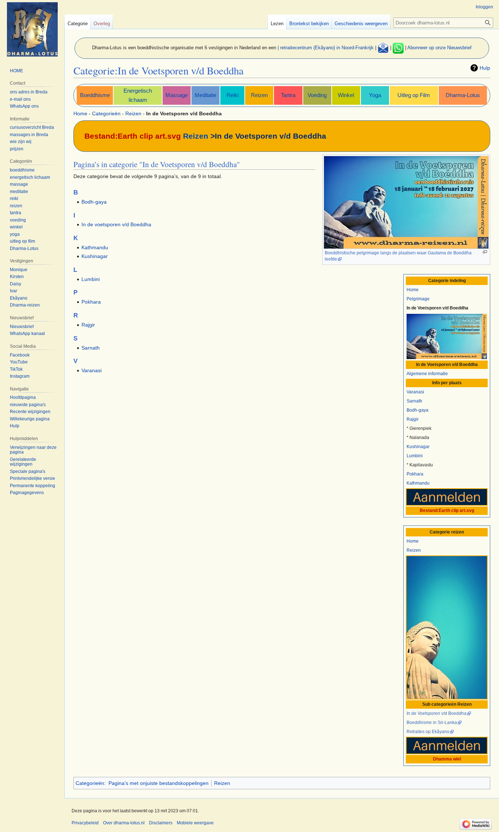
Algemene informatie (427, 373)
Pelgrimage (418, 298)
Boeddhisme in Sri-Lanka (432, 722)
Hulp (485, 68)
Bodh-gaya (417, 410)
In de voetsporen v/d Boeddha (116, 224)
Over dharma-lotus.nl (124, 822)
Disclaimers (160, 822)
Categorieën (106, 113)
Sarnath (414, 401)
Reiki (232, 95)
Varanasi (415, 391)
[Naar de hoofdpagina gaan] (32, 29)
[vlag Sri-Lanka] (447, 336)
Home (80, 113)
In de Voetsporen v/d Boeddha (436, 713)
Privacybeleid (85, 822)
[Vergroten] (485, 252)
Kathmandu (418, 483)
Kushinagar (418, 446)
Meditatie (205, 95)
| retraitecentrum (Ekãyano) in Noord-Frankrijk (326, 47)
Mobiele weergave (195, 822)
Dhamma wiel (447, 759)
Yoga (375, 95)
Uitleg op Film (413, 95)
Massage (176, 95)
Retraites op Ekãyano (428, 731)
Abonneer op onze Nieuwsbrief (439, 47)
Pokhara (415, 474)
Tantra (288, 95)
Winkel (346, 95)
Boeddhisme (95, 95)
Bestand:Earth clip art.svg (132, 136)
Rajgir (413, 419)
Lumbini (415, 455)
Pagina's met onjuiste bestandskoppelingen (158, 783)
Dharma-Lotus (463, 95)
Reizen (259, 95)
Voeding (317, 95)
